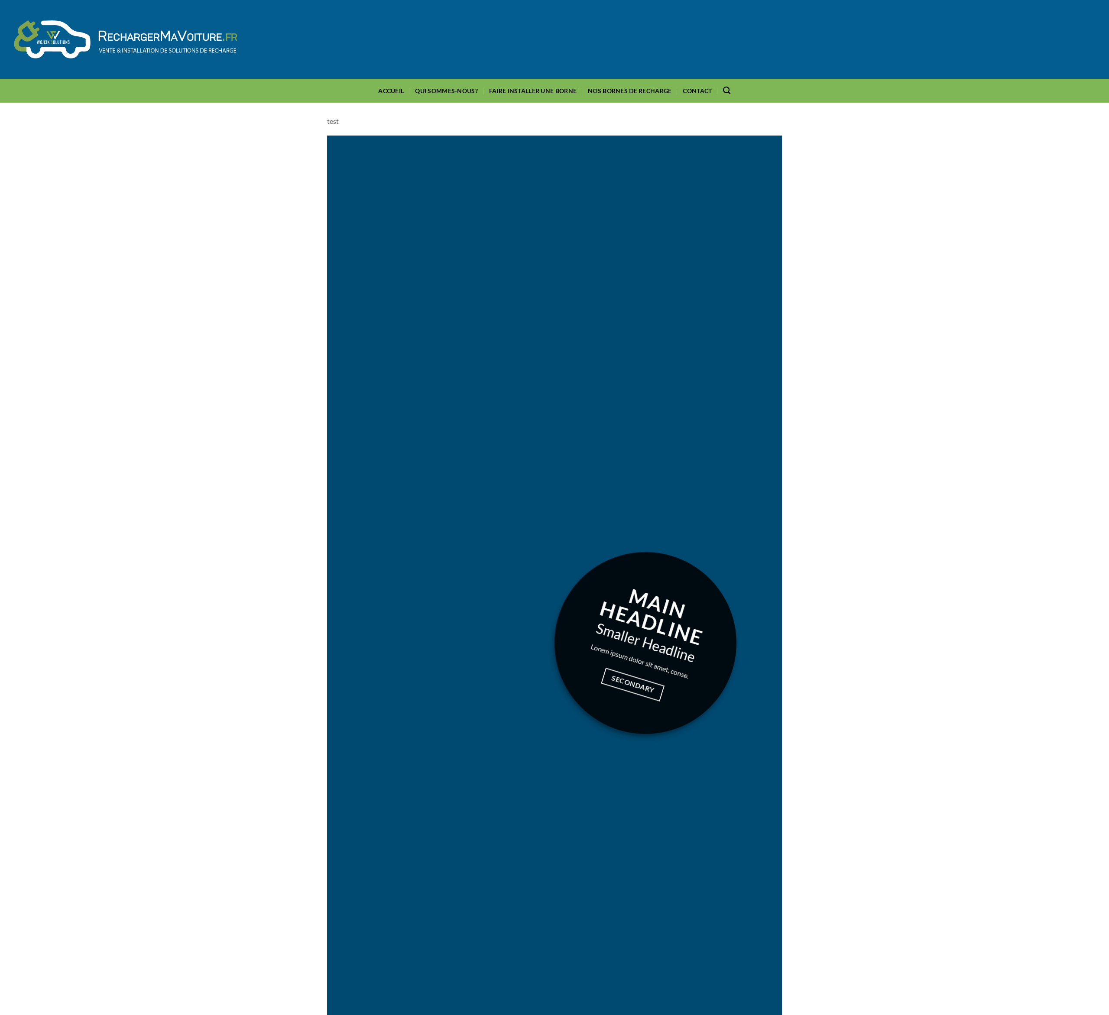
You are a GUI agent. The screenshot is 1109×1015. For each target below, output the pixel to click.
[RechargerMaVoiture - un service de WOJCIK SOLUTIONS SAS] (125, 39)
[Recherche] (726, 91)
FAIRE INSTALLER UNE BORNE (533, 90)
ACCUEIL (391, 90)
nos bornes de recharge (629, 90)
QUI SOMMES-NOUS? (446, 90)
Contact (697, 90)
